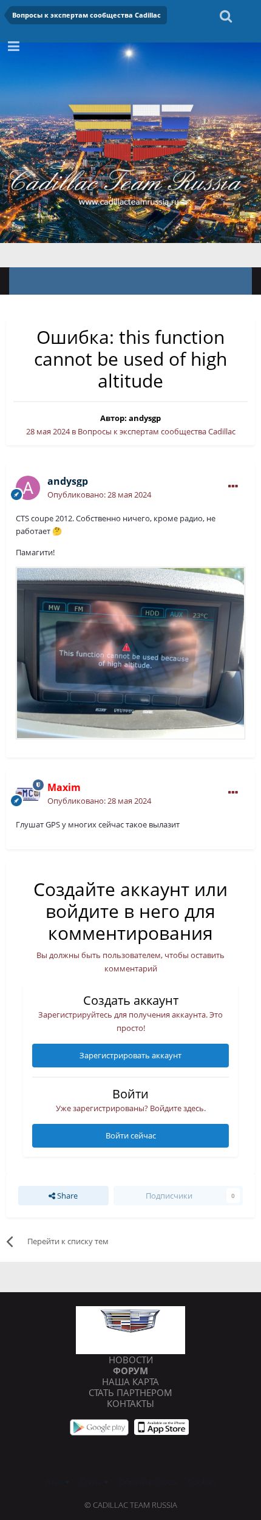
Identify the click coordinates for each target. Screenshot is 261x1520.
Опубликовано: (99, 494)
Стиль (92, 1481)
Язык (55, 1481)
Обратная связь (148, 1481)
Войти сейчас (131, 1135)
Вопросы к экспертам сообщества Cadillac (157, 431)
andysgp (145, 418)
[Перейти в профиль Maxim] (28, 794)
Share (66, 1195)
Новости (131, 1360)
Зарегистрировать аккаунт (130, 1055)
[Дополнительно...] (233, 486)
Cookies (202, 1481)
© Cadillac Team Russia (130, 1504)
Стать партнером (130, 1392)
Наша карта (130, 1381)
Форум (130, 1370)
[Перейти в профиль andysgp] (28, 488)
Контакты (130, 1403)
